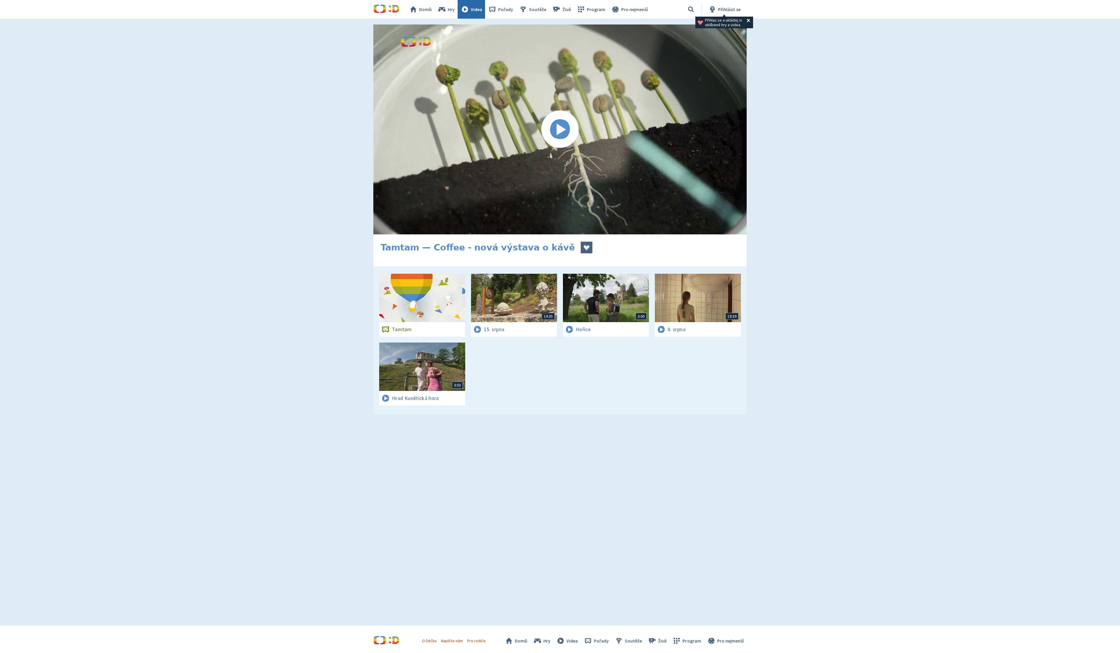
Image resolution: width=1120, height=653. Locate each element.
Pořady (505, 9)
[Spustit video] (560, 129)
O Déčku (429, 640)
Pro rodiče (476, 640)
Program (596, 9)
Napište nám (452, 640)
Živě (566, 9)
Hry (451, 9)
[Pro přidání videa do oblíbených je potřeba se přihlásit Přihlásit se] (586, 247)
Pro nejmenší (634, 9)
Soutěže (537, 9)
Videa (476, 9)
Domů (425, 9)
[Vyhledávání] (690, 9)
